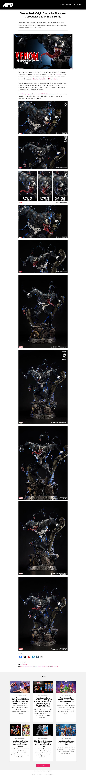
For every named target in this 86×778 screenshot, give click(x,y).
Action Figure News (65, 4)
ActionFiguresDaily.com (45, 771)
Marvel (22, 666)
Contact (39, 774)
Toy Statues (23, 664)
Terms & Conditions (49, 774)
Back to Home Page (43, 765)
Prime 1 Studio (53, 79)
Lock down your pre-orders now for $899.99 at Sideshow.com (36, 94)
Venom (58, 74)
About (33, 774)
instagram (80, 4)
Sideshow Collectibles (39, 79)
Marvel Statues (28, 666)
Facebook (78, 4)
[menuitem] (65, 5)
